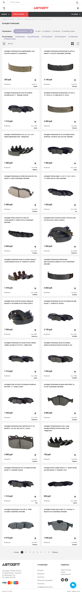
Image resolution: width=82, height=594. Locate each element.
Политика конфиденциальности (45, 585)
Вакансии (40, 574)
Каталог (4, 14)
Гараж (75, 14)
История (40, 570)
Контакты (40, 577)
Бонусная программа (44, 580)
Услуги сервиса (18, 14)
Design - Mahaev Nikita (73, 591)
